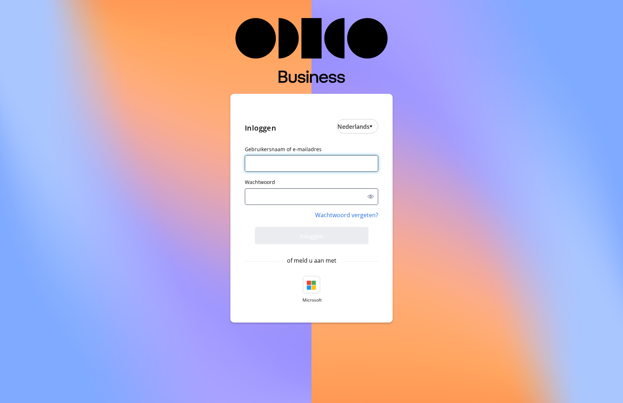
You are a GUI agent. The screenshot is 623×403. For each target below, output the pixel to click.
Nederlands (353, 127)
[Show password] (370, 196)
